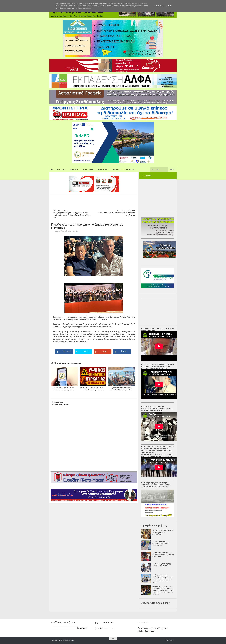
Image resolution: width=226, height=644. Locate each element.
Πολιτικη (61, 169)
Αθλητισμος (88, 169)
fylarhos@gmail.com (146, 631)
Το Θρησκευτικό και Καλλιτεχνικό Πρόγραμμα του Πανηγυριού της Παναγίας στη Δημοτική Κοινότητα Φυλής (163, 579)
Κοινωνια (74, 169)
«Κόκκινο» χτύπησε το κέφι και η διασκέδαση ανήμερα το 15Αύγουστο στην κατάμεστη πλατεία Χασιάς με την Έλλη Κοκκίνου (163, 590)
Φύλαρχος (55, 640)
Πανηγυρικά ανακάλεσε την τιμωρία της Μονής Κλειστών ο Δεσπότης (163, 554)
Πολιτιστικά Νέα (72, 231)
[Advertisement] (93, 201)
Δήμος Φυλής (60, 231)
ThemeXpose (170, 640)
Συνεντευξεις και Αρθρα (124, 169)
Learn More (159, 6)
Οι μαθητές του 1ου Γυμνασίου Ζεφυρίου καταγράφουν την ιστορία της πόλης (156, 485)
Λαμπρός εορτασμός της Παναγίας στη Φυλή (161, 565)
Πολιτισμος (103, 169)
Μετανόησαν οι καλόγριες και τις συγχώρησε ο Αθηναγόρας (163, 532)
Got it (169, 6)
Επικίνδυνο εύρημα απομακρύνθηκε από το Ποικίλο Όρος (161, 543)
